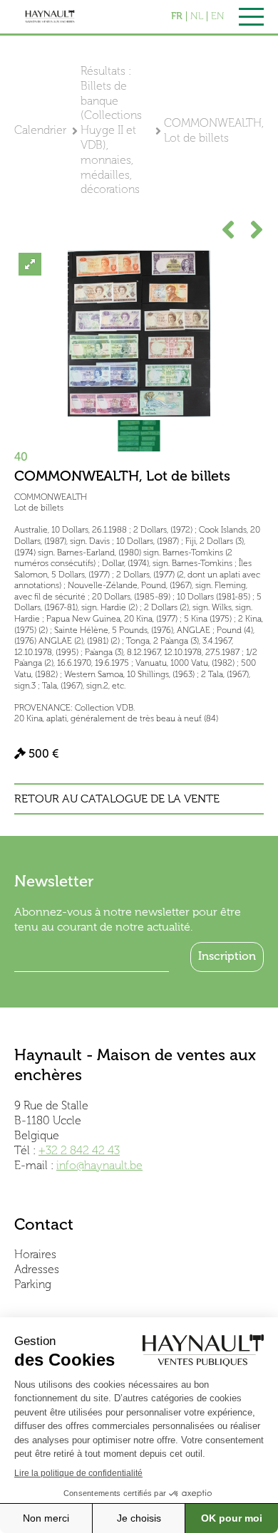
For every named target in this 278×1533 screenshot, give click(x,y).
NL (196, 16)
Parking (32, 1284)
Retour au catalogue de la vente (117, 798)
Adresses (36, 1269)
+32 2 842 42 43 (79, 1150)
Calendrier (40, 130)
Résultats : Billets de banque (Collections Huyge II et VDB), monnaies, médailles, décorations (111, 130)
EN (218, 16)
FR (176, 16)
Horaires (35, 1254)
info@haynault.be (99, 1165)
